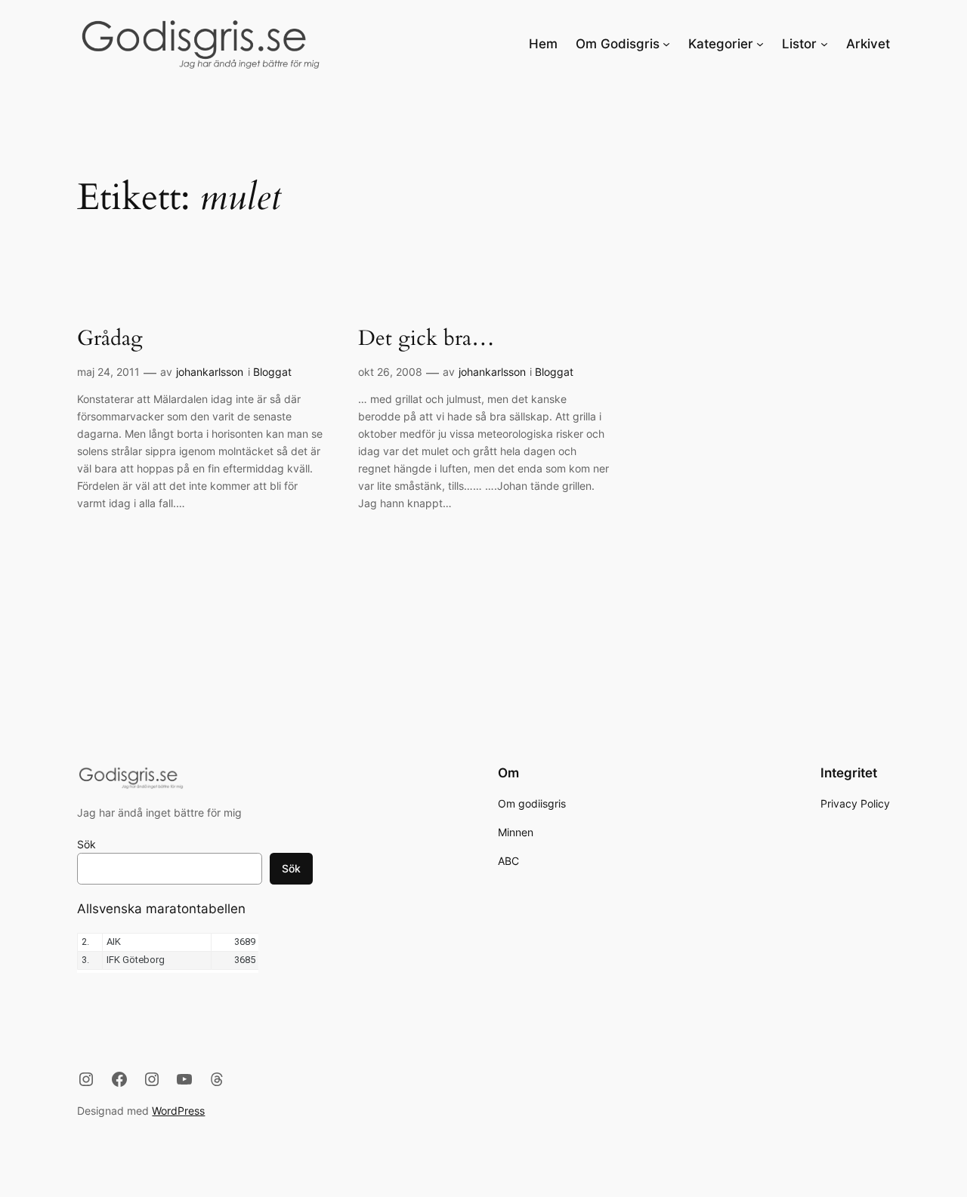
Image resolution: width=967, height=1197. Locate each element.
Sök (86, 844)
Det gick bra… (426, 338)
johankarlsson (209, 371)
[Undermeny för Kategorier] (760, 44)
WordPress (178, 1110)
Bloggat (272, 371)
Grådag (110, 338)
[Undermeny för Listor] (824, 44)
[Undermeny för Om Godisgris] (666, 44)
